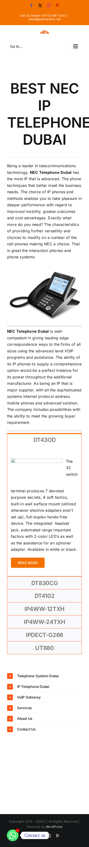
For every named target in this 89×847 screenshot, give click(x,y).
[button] (44, 676)
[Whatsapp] (13, 835)
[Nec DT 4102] (44, 271)
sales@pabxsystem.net (44, 19)
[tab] (44, 439)
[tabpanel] (44, 511)
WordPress (54, 827)
